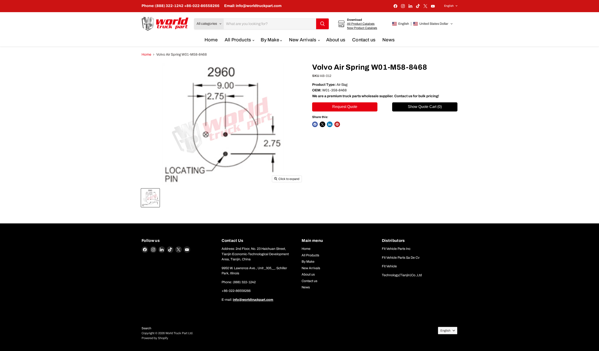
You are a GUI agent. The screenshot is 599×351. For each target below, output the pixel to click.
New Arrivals (303, 39)
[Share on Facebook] (315, 124)
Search (146, 328)
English (449, 5)
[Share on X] (322, 124)
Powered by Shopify (155, 338)
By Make (270, 39)
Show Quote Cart (425, 107)
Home (211, 39)
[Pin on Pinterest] (337, 124)
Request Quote (344, 107)
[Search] (322, 23)
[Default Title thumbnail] (150, 198)
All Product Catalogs (361, 23)
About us (335, 39)
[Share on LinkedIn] (329, 124)
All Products (238, 39)
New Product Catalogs (362, 28)
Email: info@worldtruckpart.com (252, 6)
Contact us (363, 39)
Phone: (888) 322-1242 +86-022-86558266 (180, 6)
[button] (422, 24)
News (388, 39)
